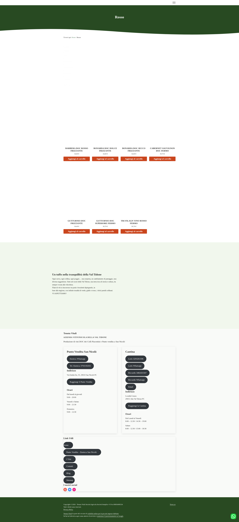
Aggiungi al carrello (76, 159)
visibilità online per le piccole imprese (100, 514)
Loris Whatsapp (134, 366)
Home (66, 445)
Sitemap (69, 480)
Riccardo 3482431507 (137, 373)
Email (130, 387)
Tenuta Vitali (67, 514)
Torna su (173, 504)
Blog (68, 473)
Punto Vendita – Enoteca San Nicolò (81, 452)
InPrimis (116, 514)
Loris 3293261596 (135, 359)
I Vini (68, 459)
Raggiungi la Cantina (137, 406)
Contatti (69, 466)
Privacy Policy (68, 509)
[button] (119, 55)
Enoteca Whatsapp (77, 359)
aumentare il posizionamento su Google (110, 516)
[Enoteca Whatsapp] (233, 516)
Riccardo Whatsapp (136, 380)
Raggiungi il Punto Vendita (81, 382)
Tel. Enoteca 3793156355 (80, 366)
